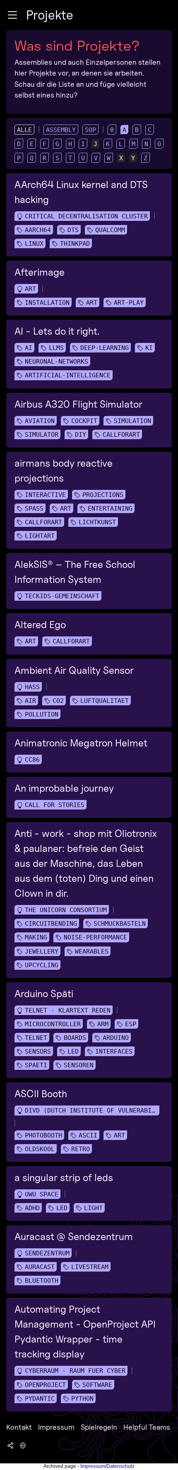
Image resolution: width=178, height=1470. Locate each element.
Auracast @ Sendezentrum (73, 1236)
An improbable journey (64, 788)
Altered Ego (40, 625)
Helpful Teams (146, 1427)
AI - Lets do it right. (57, 331)
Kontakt (19, 1427)
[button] (12, 15)
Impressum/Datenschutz (107, 1466)
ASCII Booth (40, 1094)
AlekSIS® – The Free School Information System (74, 571)
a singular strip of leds (63, 1178)
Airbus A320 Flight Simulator (78, 404)
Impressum (56, 1427)
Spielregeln (99, 1427)
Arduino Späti (43, 994)
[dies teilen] (10, 1444)
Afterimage (39, 272)
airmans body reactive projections (63, 470)
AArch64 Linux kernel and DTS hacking (81, 192)
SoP (90, 130)
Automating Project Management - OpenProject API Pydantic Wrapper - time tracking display (85, 1331)
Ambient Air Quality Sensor (74, 670)
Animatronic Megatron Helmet (80, 743)
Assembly (61, 130)
